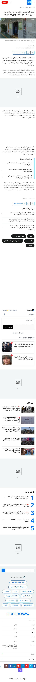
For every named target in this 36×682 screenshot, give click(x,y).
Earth (15, 629)
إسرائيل (7, 591)
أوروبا (33, 625)
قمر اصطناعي (26, 596)
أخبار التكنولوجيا (23, 7)
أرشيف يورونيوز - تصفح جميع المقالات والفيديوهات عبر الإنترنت (9, 646)
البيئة (30, 236)
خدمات (32, 654)
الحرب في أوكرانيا (26, 591)
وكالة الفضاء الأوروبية (11, 596)
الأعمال (32, 629)
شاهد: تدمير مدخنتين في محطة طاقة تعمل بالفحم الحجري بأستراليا (19, 164)
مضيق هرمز (15, 605)
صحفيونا (32, 645)
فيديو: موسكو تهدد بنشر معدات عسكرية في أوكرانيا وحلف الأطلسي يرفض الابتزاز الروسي (21, 220)
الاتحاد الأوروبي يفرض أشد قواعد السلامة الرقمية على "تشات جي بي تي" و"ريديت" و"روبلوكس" (22, 228)
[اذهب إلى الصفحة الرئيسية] (29, 2)
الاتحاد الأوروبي (28, 605)
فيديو (33, 641)
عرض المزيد (31, 659)
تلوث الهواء (29, 241)
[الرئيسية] (33, 7)
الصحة (15, 633)
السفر (33, 637)
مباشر (5, 2)
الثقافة (15, 637)
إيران (15, 591)
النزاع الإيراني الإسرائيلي (18, 582)
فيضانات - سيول (24, 600)
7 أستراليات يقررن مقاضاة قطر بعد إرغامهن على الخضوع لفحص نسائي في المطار (20, 177)
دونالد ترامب (11, 600)
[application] (18, 28)
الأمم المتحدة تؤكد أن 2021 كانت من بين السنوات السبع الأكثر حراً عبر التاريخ (22, 213)
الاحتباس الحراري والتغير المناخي (12, 241)
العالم (15, 625)
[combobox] (18, 570)
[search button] (3, 570)
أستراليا (30, 245)
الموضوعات (31, 621)
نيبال (5, 605)
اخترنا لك (30, 403)
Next (30, 7)
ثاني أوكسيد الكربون (19, 236)
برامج (15, 641)
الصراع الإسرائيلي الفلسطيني (18, 587)
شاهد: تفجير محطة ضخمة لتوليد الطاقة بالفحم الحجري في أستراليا (20, 170)
